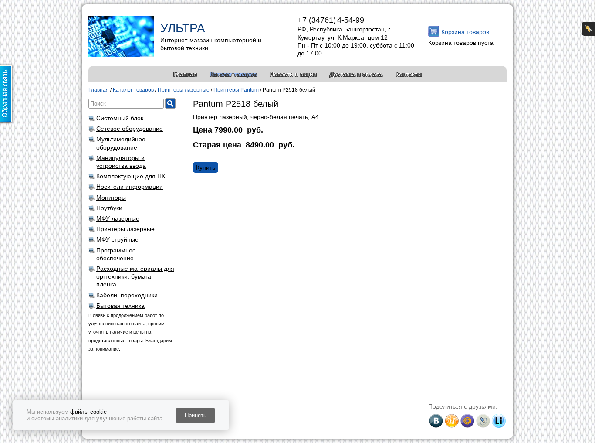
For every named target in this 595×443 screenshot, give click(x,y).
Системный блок (119, 118)
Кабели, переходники (127, 295)
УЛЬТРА (182, 28)
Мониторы (111, 197)
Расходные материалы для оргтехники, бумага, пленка (135, 276)
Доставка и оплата (356, 74)
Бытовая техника (120, 305)
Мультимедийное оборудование (120, 143)
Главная (185, 74)
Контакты (409, 74)
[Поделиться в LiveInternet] (499, 421)
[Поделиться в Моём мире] (467, 421)
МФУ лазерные (117, 218)
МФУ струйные (117, 239)
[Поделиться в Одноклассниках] (452, 421)
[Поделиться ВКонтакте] (436, 421)
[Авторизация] (588, 29)
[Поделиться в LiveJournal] (483, 421)
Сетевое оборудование (129, 128)
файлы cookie (88, 412)
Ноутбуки (109, 207)
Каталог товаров (233, 74)
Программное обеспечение (116, 254)
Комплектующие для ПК (130, 176)
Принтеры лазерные (125, 228)
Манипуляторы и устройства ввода (121, 161)
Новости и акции (293, 74)
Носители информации (129, 186)
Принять (195, 415)
